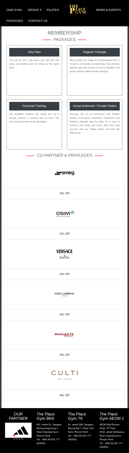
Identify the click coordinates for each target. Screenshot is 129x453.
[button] (14, 9)
